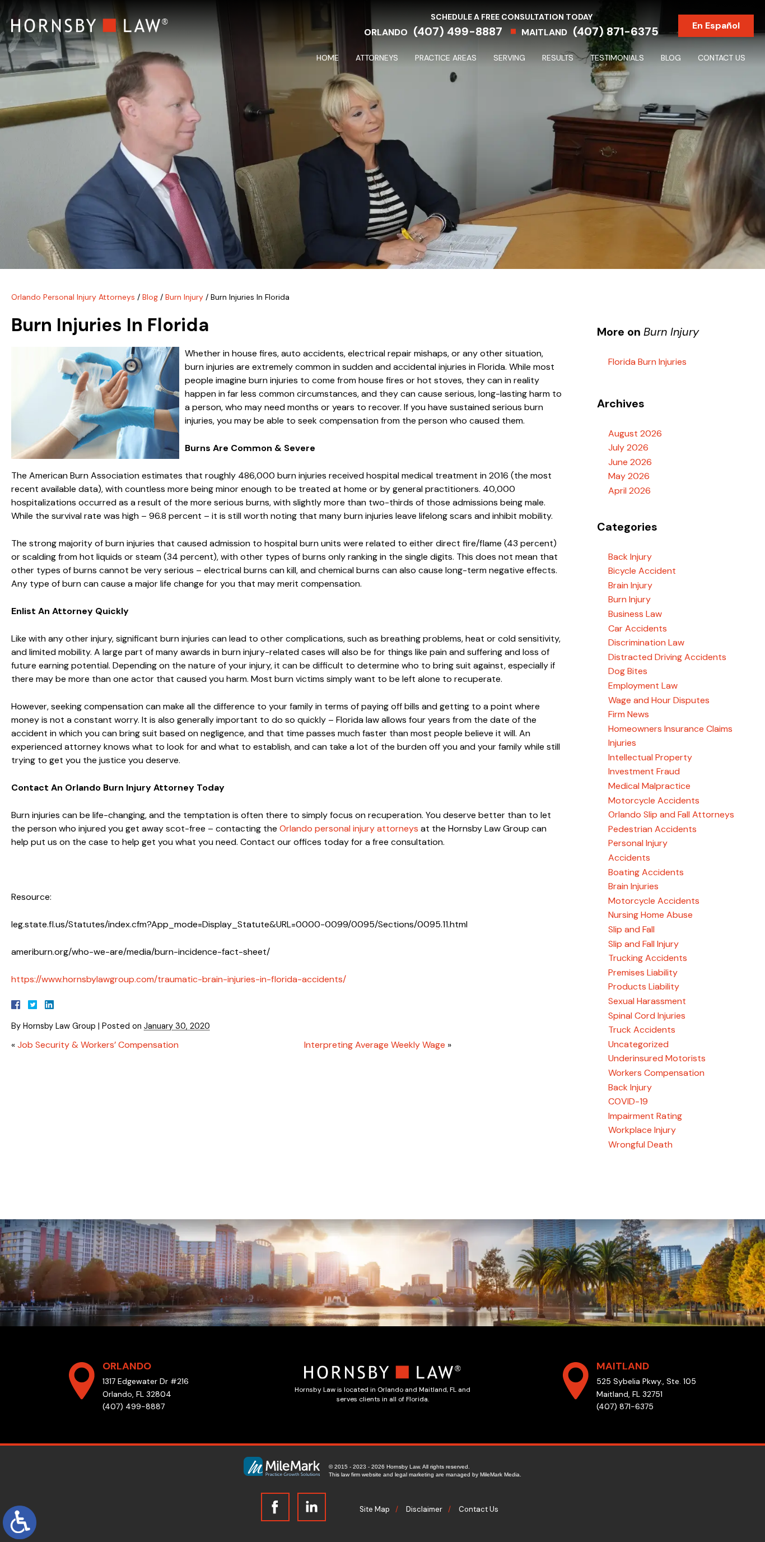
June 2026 (630, 462)
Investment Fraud (644, 771)
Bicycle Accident (642, 571)
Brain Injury (630, 585)
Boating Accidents (646, 872)
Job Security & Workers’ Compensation (98, 1045)
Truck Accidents (641, 1029)
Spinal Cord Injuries (646, 1015)
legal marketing (414, 1474)
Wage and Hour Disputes (659, 700)
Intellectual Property (650, 757)
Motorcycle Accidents (653, 800)
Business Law (635, 614)
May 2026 (629, 476)
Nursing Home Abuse (650, 915)
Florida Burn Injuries (647, 362)
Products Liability (643, 986)
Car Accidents (637, 628)
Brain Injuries (633, 886)
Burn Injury (184, 297)
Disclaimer (424, 1509)
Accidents (629, 857)
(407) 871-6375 (616, 31)
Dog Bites (627, 671)
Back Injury (630, 557)
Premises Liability (643, 972)
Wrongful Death (640, 1144)
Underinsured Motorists (657, 1058)
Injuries (622, 743)
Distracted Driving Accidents (667, 657)
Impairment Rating (645, 1116)
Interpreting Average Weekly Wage (374, 1045)
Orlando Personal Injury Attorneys (73, 297)
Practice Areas (446, 58)
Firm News (628, 714)
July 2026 (628, 447)
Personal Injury (638, 843)
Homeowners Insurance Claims (670, 729)
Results (557, 58)
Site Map (375, 1509)
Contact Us (721, 58)
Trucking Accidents (647, 958)
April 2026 (629, 490)
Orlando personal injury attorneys (348, 828)
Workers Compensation (656, 1073)
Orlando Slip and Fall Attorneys (671, 814)
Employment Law (643, 685)
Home (327, 58)
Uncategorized (638, 1044)
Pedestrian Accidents (652, 829)
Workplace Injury (642, 1130)
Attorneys (377, 58)
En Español (716, 25)
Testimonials (617, 58)
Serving (509, 58)
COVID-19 (628, 1101)
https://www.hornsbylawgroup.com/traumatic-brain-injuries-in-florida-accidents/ (178, 979)
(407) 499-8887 (457, 31)
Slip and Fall (631, 929)
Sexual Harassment (647, 1001)
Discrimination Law (646, 642)
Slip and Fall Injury (643, 944)
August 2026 (635, 433)
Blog (671, 58)
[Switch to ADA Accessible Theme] (19, 1522)
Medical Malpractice (649, 786)
